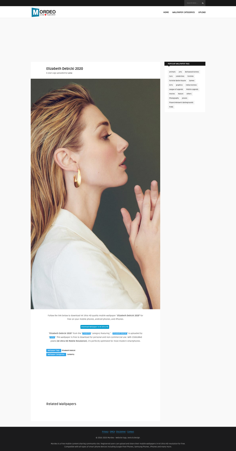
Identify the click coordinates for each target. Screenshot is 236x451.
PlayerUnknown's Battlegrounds (181, 103)
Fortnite (191, 76)
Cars (171, 76)
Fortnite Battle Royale (177, 81)
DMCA (112, 431)
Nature (180, 94)
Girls (171, 85)
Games (191, 81)
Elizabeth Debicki (119, 334)
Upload (202, 12)
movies (172, 94)
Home (166, 12)
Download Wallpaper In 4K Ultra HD (94, 327)
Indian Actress (191, 85)
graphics (179, 85)
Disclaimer (121, 431)
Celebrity (86, 334)
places (184, 98)
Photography (174, 98)
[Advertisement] (118, 42)
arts (180, 72)
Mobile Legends (192, 89)
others (189, 94)
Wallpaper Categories (183, 12)
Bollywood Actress (192, 72)
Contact (130, 431)
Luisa (70, 73)
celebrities (180, 76)
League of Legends (176, 89)
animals (172, 72)
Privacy (105, 431)
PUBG (171, 107)
